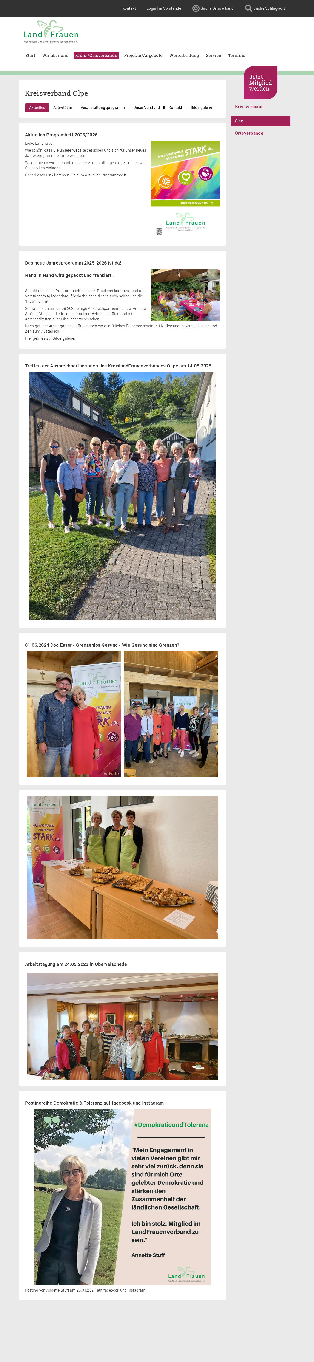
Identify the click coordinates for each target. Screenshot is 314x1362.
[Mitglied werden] (260, 82)
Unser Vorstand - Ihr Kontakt (158, 107)
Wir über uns (55, 55)
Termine (236, 55)
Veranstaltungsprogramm (103, 107)
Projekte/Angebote (143, 55)
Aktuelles (37, 107)
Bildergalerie (201, 107)
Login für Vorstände (164, 8)
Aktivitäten (62, 107)
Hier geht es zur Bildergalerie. (50, 338)
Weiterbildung (184, 55)
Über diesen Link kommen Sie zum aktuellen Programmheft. (76, 174)
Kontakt (129, 8)
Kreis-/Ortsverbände (96, 55)
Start (30, 55)
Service (213, 55)
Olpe (239, 120)
